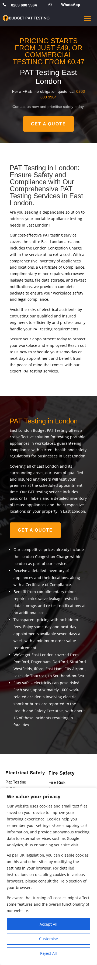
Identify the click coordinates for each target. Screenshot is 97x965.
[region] (48, 876)
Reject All (48, 953)
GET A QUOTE (48, 124)
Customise (48, 938)
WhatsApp (70, 4)
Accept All (48, 924)
